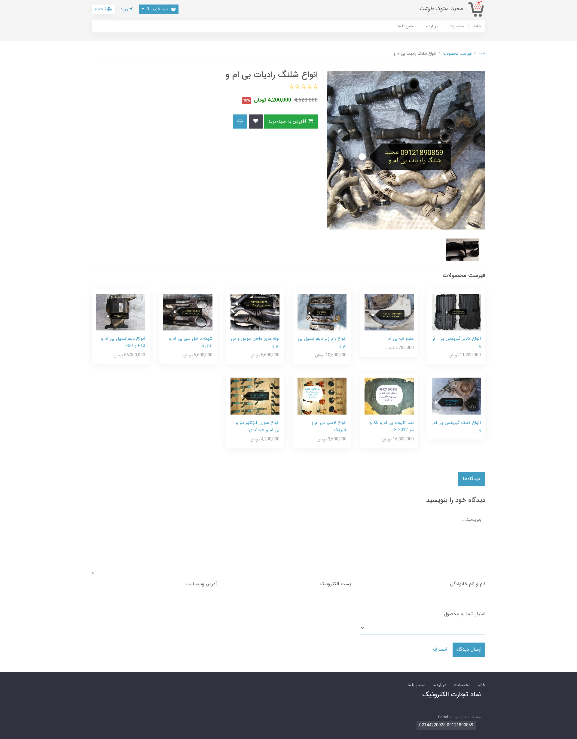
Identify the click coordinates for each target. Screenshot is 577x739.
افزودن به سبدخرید (287, 121)
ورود (125, 9)
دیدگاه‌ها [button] (471, 478)
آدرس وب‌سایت (201, 584)
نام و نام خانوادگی (467, 584)
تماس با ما (406, 26)
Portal (443, 717)
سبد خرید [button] (158, 9)
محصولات (455, 26)
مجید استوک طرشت (441, 9)
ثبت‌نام (100, 9)
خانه (477, 26)
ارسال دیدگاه (468, 649)
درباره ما (431, 26)
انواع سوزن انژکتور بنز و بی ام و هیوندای (257, 426)
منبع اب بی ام (401, 338)
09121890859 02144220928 (446, 725)
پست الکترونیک (335, 584)
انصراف (440, 649)
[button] (315, 87)
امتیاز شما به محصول (464, 614)
